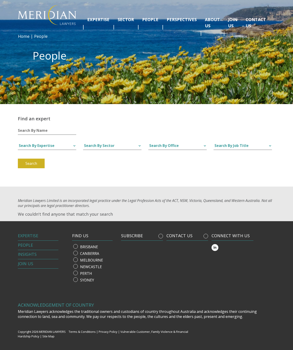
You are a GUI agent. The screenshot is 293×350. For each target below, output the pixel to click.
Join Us (25, 263)
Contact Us (256, 22)
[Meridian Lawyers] (49, 15)
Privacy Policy (108, 332)
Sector (126, 19)
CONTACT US (179, 235)
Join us (232, 22)
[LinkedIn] (215, 247)
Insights (27, 254)
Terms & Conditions (82, 332)
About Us (212, 22)
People (150, 19)
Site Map (48, 336)
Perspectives (182, 19)
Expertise (98, 19)
